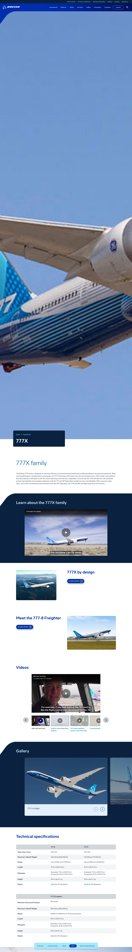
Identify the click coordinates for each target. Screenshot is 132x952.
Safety (88, 7)
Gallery (73, 946)
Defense (63, 7)
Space (72, 7)
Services (80, 7)
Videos (64, 946)
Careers (118, 7)
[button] (96, 809)
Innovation (97, 7)
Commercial (53, 7)
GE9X (53, 884)
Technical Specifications (87, 946)
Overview (40, 946)
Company (108, 7)
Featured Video (53, 946)
